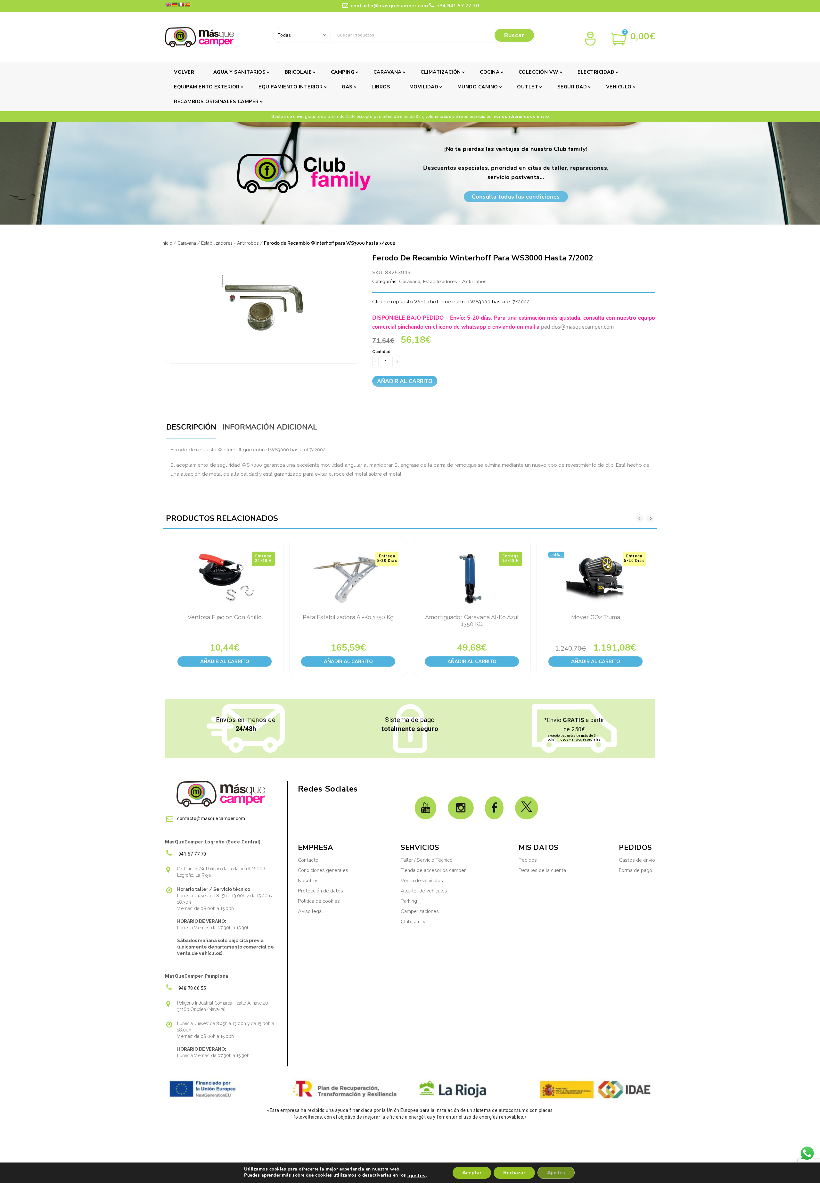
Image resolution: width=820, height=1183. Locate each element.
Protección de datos (320, 890)
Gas (347, 87)
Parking (409, 901)
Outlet (527, 87)
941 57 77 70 (191, 854)
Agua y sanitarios (239, 72)
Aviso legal (310, 911)
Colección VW (539, 72)
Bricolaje (298, 72)
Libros (381, 87)
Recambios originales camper (216, 101)
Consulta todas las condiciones (516, 197)
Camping (343, 72)
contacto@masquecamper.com (389, 6)
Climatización (441, 72)
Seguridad (572, 87)
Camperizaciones (420, 911)
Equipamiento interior (290, 87)
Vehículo (619, 87)
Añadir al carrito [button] (224, 661)
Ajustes (556, 1172)
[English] (168, 4)
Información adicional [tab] (270, 427)
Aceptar (471, 1172)
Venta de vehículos (422, 880)
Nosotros (308, 880)
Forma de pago (635, 870)
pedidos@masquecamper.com (577, 327)
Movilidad (424, 87)
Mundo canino (477, 87)
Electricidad (596, 72)
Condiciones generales (323, 870)
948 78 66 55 (191, 988)
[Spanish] (187, 4)
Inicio (166, 243)
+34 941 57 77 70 (457, 6)
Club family (413, 921)
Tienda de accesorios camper (433, 870)
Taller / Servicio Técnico (427, 860)
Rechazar (514, 1172)
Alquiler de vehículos (424, 890)
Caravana (387, 72)
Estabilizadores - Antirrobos (230, 243)
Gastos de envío (637, 860)
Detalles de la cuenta (542, 870)
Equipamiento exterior (207, 87)
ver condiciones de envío (521, 116)
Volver (184, 72)
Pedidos (528, 860)
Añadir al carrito (404, 381)
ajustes (416, 1175)
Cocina (489, 72)
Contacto (308, 860)
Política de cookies (319, 901)
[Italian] (181, 4)
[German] (174, 4)
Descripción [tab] (191, 427)
